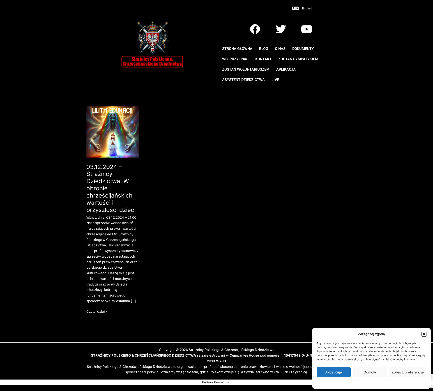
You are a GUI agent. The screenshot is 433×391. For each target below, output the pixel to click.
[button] (424, 334)
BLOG (263, 49)
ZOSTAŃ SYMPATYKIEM (298, 59)
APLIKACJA (286, 69)
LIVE (275, 80)
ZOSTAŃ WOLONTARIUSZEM (245, 69)
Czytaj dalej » (97, 311)
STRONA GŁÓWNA (237, 49)
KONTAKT (263, 59)
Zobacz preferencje (408, 372)
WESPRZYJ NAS (235, 59)
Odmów (370, 372)
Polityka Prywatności (216, 382)
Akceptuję (333, 372)
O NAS (280, 49)
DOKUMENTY (303, 49)
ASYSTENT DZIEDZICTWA (243, 80)
